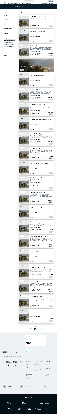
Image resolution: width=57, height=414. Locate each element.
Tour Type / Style (6, 38)
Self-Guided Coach (38, 363)
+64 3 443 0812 (37, 354)
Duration (5, 50)
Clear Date (5, 19)
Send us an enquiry (18, 354)
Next (41, 328)
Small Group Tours (9, 42)
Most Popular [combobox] (48, 12)
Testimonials (47, 368)
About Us (47, 367)
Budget (5, 53)
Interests (5, 55)
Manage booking (44, 3)
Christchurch (28, 368)
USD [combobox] (45, 1)
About (27, 3)
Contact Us (47, 365)
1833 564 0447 (51, 3)
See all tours (51, 1)
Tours (19, 3)
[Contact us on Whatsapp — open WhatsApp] (27, 352)
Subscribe (28, 342)
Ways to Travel (10, 3)
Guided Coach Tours (9, 44)
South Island (28, 379)
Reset (5, 48)
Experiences (16, 3)
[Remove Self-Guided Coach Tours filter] (11, 28)
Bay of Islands (28, 366)
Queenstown (28, 376)
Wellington (27, 367)
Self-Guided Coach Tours (10, 40)
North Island (28, 381)
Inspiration (23, 3)
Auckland (27, 363)
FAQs (46, 371)
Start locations (6, 35)
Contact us (22, 70)
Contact (29, 3)
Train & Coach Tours (9, 46)
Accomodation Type (7, 57)
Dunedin (27, 370)
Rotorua (27, 364)
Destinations (5, 3)
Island (5, 31)
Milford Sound (28, 378)
